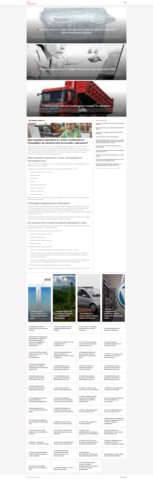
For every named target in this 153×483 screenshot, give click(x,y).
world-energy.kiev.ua (31, 2)
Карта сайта (123, 477)
